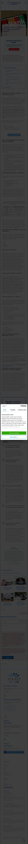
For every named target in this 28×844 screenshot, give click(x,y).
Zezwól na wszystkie (14, 433)
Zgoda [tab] (4, 409)
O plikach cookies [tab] (22, 409)
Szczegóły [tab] (12, 409)
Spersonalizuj (13, 437)
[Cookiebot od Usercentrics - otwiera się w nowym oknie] (20, 406)
